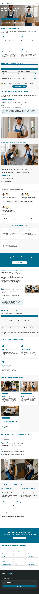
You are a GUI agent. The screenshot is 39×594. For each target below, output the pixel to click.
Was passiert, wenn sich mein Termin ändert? (10, 512)
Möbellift (3, 561)
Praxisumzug (4, 556)
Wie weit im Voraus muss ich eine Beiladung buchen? (11, 520)
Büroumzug (17, 551)
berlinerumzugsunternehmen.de (28, 548)
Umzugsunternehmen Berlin (31, 561)
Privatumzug (17, 556)
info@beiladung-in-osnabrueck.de (7, 578)
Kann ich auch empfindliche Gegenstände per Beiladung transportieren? (15, 508)
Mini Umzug (29, 553)
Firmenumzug (4, 553)
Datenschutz (36, 592)
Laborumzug (17, 553)
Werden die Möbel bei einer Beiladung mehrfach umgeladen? (13, 516)
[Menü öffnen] (37, 3)
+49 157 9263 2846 (5, 576)
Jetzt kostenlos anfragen (19, 538)
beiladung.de (6, 3)
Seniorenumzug (30, 556)
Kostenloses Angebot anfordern (20, 86)
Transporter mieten (30, 564)
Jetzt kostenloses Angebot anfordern (10, 19)
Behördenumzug (5, 551)
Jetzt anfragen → (19, 586)
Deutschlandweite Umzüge (6, 564)
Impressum (32, 592)
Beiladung (16, 564)
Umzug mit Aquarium (18, 561)
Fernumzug (29, 551)
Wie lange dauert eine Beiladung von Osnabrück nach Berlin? (13, 505)
